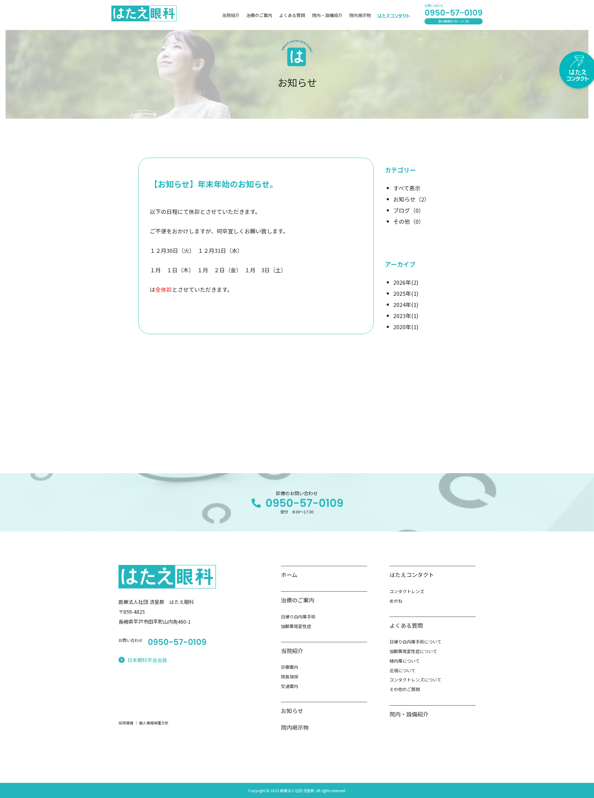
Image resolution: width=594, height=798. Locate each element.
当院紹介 (230, 15)
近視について (402, 670)
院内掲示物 (360, 15)
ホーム (289, 575)
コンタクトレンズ (407, 591)
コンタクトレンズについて (415, 680)
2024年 (405, 304)
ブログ (408, 210)
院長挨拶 (289, 676)
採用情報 (125, 722)
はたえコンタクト (412, 575)
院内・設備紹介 (327, 15)
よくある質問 (292, 15)
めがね (396, 601)
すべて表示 (406, 188)
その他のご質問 (405, 689)
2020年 (405, 327)
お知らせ (411, 199)
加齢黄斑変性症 (296, 626)
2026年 (405, 282)
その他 (408, 221)
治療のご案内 (259, 15)
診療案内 (289, 667)
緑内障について (405, 661)
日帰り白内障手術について (415, 642)
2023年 (405, 316)
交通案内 (289, 686)
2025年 (405, 293)
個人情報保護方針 (154, 722)
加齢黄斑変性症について (413, 651)
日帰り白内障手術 (298, 616)
